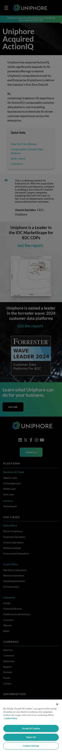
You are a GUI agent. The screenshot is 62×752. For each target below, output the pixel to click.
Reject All (31, 737)
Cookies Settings (31, 745)
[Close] (57, 704)
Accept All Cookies (31, 728)
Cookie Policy (10, 718)
